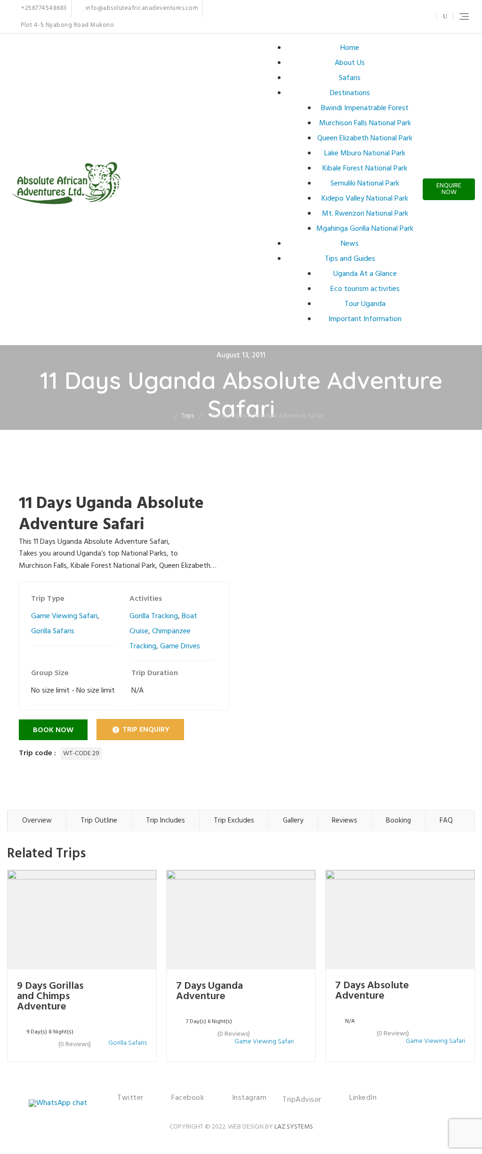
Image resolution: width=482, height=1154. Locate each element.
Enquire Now (448, 189)
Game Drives (180, 646)
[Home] (167, 416)
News (350, 244)
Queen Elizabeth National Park (364, 138)
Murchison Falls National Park (365, 123)
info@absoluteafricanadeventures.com (141, 8)
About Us (350, 63)
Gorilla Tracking (153, 616)
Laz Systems (293, 1127)
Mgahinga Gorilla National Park (364, 229)
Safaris (350, 78)
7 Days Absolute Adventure (372, 990)
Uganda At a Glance (365, 274)
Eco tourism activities (365, 289)
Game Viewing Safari (64, 616)
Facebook (384, 16)
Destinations (350, 93)
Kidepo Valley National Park (364, 199)
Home (349, 48)
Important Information (365, 319)
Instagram (399, 16)
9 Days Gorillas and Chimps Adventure (50, 996)
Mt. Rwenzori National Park (365, 214)
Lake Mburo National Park (364, 153)
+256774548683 (43, 8)
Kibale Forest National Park (364, 168)
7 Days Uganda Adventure (209, 991)
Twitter (375, 16)
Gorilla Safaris (52, 631)
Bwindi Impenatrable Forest (365, 108)
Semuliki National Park (364, 184)
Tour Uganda (365, 304)
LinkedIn (423, 16)
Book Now (53, 730)
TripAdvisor (301, 1100)
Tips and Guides (350, 259)
